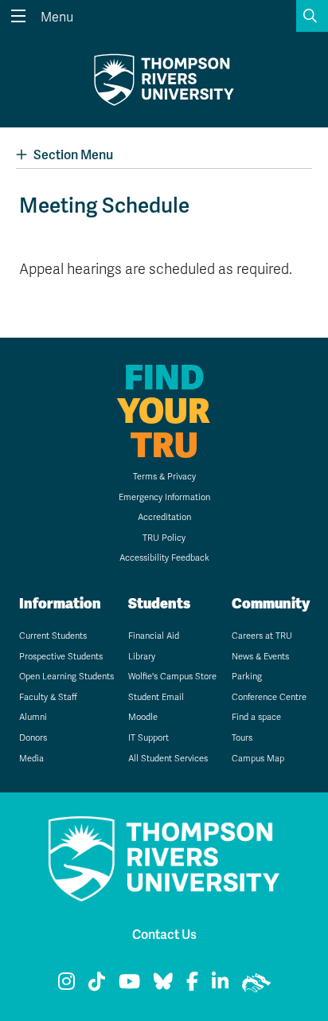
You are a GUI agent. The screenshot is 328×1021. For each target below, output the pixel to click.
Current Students (53, 636)
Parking (247, 676)
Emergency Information (164, 497)
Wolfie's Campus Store (172, 676)
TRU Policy (164, 538)
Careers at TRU (262, 636)
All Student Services (168, 758)
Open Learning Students (66, 676)
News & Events (260, 656)
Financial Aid (153, 636)
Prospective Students (61, 656)
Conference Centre (269, 697)
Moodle (143, 717)
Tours (242, 738)
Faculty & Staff (48, 697)
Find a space (256, 717)
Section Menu (73, 155)
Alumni (33, 717)
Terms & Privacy (164, 476)
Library (141, 656)
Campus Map (258, 758)
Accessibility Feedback (164, 558)
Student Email (156, 697)
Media (31, 758)
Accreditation (164, 517)
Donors (33, 738)
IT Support (148, 738)
